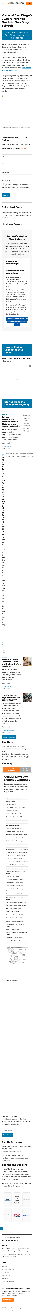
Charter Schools (25, 769)
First (3, 156)
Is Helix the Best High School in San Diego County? (11, 697)
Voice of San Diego (8, 1295)
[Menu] (3, 3)
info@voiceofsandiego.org (11, 1151)
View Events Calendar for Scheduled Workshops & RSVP (17, 321)
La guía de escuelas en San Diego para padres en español (17, 35)
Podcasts (5, 1278)
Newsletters (6, 1275)
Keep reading (6, 443)
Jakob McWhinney (9, 730)
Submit (5, 195)
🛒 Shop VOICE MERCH (10, 1269)
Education (5, 414)
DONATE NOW (7, 1299)
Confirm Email (6, 180)
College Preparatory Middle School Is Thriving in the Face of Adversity (11, 421)
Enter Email (5, 172)
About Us (5, 1266)
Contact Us (5, 1272)
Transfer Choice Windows (11, 769)
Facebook (5, 1158)
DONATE (29, 3)
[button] (30, 366)
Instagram (19, 1158)
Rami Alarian (7, 446)
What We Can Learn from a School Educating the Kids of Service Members (3, 494)
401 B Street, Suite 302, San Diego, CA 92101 (16, 1254)
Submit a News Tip (8, 1281)
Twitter (12, 1158)
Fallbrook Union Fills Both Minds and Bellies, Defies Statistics (11, 662)
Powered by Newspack (8, 1310)
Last (3, 163)
